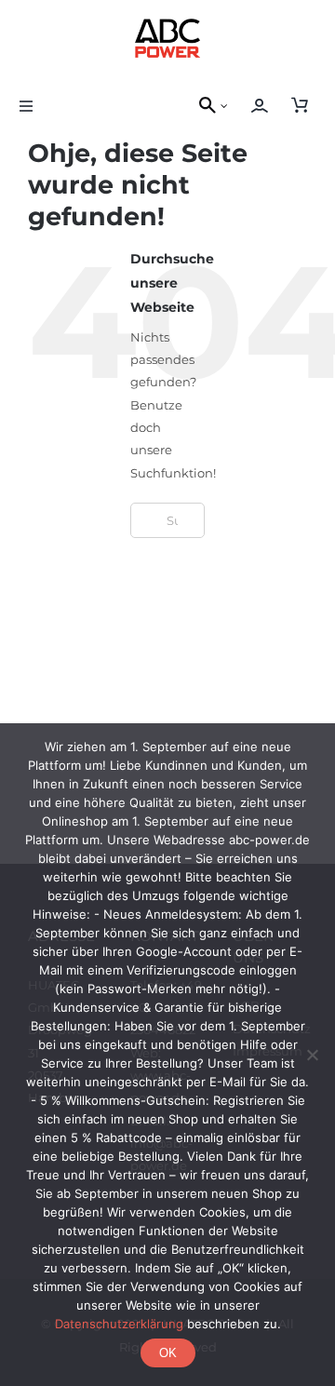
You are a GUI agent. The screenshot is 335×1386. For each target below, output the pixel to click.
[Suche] (205, 106)
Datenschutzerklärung (119, 1323)
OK (168, 1353)
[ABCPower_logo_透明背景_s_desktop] (167, 24)
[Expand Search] (229, 106)
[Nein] (311, 1054)
